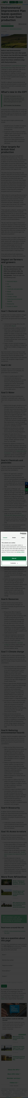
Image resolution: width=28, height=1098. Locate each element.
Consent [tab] (5, 537)
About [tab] (23, 537)
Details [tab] (14, 537)
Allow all (14, 558)
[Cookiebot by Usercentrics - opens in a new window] (20, 534)
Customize (13, 563)
